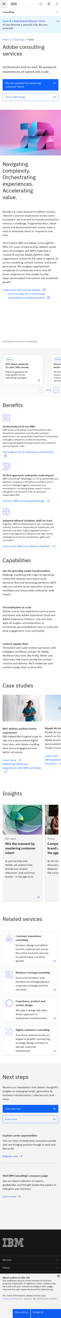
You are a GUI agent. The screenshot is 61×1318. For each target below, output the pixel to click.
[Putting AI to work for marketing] (30, 325)
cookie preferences (13, 1298)
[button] (49, 4)
